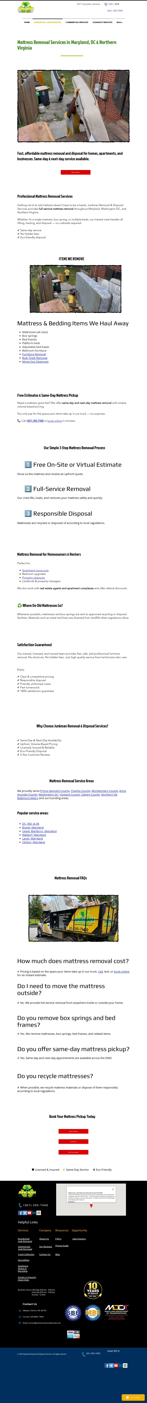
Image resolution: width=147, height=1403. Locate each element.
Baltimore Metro (27, 798)
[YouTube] (29, 1213)
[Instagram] (38, 1213)
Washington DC (48, 794)
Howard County (70, 794)
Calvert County (90, 794)
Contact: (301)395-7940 (33, 1317)
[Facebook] (20, 1213)
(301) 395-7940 (35, 420)
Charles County (80, 791)
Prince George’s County (54, 791)
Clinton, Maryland (33, 842)
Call (100, 971)
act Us (33, 1304)
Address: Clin (28, 1311)
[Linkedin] (34, 1213)
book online (54, 420)
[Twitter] (25, 1213)
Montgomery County (105, 791)
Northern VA (109, 794)
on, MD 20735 (40, 1311)
